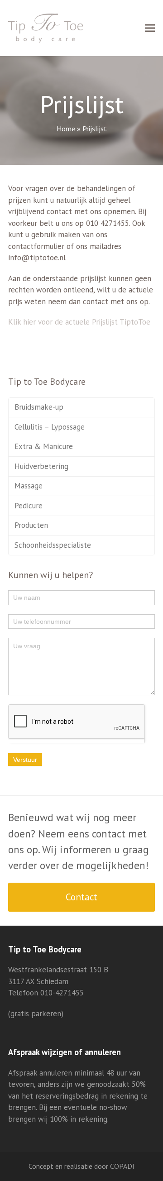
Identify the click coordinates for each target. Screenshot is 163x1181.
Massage (28, 486)
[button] (150, 28)
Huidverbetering (41, 466)
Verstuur (25, 759)
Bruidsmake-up (38, 407)
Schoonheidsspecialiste (52, 545)
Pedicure (28, 506)
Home (66, 128)
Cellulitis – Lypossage (49, 427)
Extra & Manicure (43, 446)
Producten (31, 525)
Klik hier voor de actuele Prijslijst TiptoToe (79, 322)
